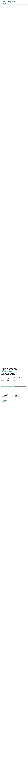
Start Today (7, 384)
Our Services (20, 384)
